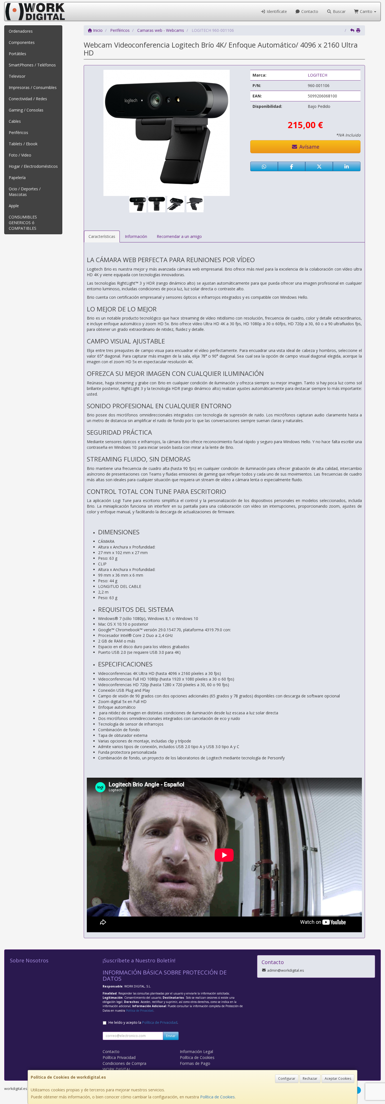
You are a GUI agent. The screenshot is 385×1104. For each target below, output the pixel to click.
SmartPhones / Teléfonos (32, 65)
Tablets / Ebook (23, 143)
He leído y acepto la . (143, 1022)
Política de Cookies (217, 1096)
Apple (14, 205)
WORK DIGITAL (117, 1069)
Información (136, 236)
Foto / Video (20, 155)
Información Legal (196, 1051)
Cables (15, 121)
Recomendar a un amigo (179, 236)
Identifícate (276, 11)
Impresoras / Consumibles (33, 87)
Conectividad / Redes (28, 98)
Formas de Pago (195, 1063)
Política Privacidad (119, 1057)
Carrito (366, 11)
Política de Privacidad (139, 1010)
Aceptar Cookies (338, 1078)
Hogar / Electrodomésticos (33, 166)
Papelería (17, 177)
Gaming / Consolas (26, 110)
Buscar (339, 11)
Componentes (22, 42)
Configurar (286, 1078)
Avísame (308, 146)
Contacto (309, 11)
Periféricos (18, 132)
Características (101, 236)
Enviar (171, 1035)
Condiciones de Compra (124, 1063)
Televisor (17, 76)
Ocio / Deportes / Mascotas (25, 191)
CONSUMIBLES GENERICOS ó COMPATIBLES (23, 222)
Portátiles (17, 53)
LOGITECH (317, 75)
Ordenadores (21, 31)
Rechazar (310, 1078)
